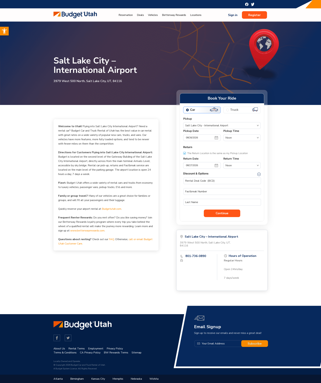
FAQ (111, 239)
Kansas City (98, 379)
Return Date (190, 158)
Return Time (231, 158)
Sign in (232, 15)
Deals (140, 15)
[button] (4, 31)
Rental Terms (76, 348)
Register (254, 15)
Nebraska (136, 379)
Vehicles (153, 15)
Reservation (126, 15)
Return (187, 147)
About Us (59, 348)
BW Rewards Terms (116, 352)
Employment (95, 348)
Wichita (153, 379)
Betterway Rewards (174, 15)
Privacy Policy (115, 348)
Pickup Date (191, 131)
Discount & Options (195, 173)
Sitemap (136, 352)
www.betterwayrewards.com (87, 230)
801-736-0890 (195, 256)
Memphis (118, 379)
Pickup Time (231, 131)
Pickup (187, 118)
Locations (195, 15)
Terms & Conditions (65, 352)
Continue (222, 213)
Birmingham (77, 379)
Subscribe (255, 344)
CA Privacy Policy (90, 352)
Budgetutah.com (111, 209)
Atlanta (58, 379)
